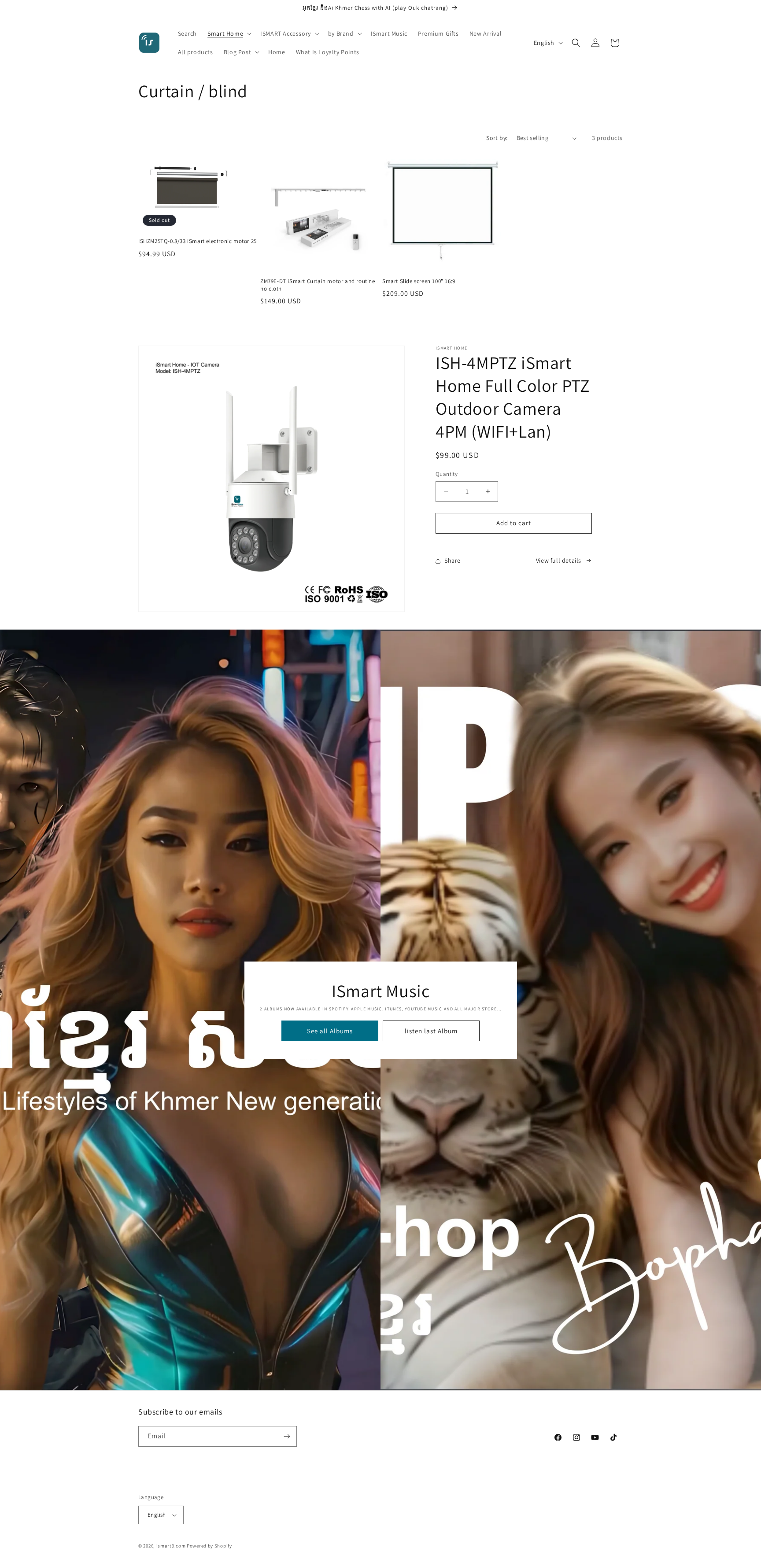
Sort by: (496, 138)
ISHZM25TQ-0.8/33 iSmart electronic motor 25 (197, 241)
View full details (558, 560)
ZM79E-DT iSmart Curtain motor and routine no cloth (317, 285)
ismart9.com (171, 1546)
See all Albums (330, 1030)
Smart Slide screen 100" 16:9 (418, 281)
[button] (228, 33)
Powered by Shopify (209, 1546)
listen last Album (431, 1030)
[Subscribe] (286, 1436)
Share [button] (452, 560)
